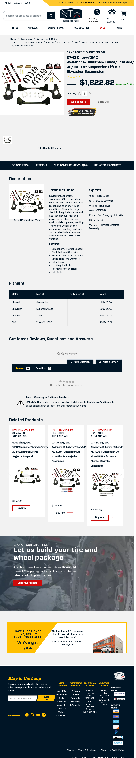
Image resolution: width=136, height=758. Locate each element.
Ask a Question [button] (82, 362)
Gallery (61, 712)
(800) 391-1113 (90, 712)
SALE (102, 27)
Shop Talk (61, 708)
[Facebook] (27, 715)
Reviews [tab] (20, 368)
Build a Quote (104, 102)
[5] (9, 473)
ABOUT (8, 3)
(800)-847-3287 (71, 642)
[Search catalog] (51, 15)
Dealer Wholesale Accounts (61, 701)
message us (67, 645)
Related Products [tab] (108, 165)
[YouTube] (38, 715)
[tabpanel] (27, 471)
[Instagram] (32, 715)
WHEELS (33, 27)
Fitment (42, 165)
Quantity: (72, 94)
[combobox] (29, 15)
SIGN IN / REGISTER (93, 20)
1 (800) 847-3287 (87, 2)
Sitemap (70, 750)
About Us (61, 691)
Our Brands (61, 694)
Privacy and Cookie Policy (112, 750)
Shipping (76, 691)
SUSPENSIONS (56, 27)
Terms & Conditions (87, 750)
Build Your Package (27, 583)
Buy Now (21, 508)
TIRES (15, 27)
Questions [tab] (41, 368)
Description (21, 165)
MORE (118, 27)
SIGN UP (46, 698)
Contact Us (61, 715)
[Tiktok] (44, 715)
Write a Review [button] (110, 362)
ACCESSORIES (82, 27)
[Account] (97, 12)
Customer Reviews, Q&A (71, 165)
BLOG (27, 3)
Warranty (75, 698)
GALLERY (18, 3)
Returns (75, 694)
